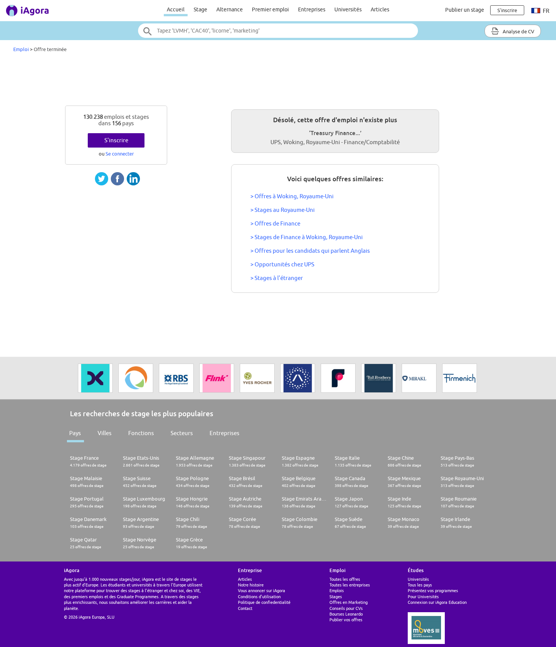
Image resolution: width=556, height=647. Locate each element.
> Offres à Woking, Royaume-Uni (292, 196)
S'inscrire (116, 140)
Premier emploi (270, 9)
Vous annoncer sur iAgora (261, 590)
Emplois (336, 590)
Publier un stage (464, 10)
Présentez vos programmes (433, 590)
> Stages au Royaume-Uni (282, 210)
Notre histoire (251, 584)
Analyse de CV (518, 31)
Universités (348, 9)
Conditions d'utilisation (259, 596)
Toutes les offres (344, 579)
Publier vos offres (345, 619)
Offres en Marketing (348, 602)
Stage (200, 9)
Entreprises (311, 9)
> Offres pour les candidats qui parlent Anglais (310, 250)
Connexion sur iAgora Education (437, 602)
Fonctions (141, 433)
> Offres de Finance (275, 223)
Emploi (21, 49)
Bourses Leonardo (346, 613)
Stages (335, 596)
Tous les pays (420, 584)
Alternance (229, 9)
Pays (75, 433)
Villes (105, 433)
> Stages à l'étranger (276, 278)
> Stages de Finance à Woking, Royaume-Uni (306, 237)
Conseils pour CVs (346, 608)
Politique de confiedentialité (264, 602)
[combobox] (278, 30)
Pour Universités (423, 596)
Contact (245, 608)
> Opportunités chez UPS (282, 264)
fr (545, 11)
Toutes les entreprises (349, 584)
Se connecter (120, 154)
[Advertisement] (278, 81)
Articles (380, 9)
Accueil (176, 9)
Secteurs (182, 433)
